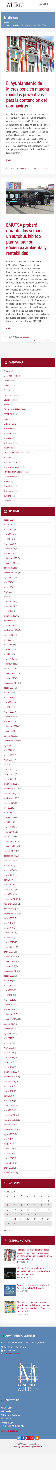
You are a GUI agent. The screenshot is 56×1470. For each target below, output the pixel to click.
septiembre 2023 (11, 683)
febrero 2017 (9, 1062)
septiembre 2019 (11, 914)
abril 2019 (8, 938)
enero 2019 (8, 952)
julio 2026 (8, 525)
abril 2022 (8, 765)
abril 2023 (8, 707)
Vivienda (7, 501)
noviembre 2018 (10, 962)
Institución (26, 169)
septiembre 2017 (11, 1029)
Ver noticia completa (42, 169)
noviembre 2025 (10, 563)
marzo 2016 (9, 1101)
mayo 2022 (9, 760)
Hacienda (8, 429)
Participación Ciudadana (14, 472)
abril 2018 (8, 995)
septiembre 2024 (11, 630)
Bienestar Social (11, 376)
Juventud (8, 448)
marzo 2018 (9, 1000)
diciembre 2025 (10, 558)
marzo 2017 (9, 1058)
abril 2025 (8, 597)
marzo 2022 (9, 770)
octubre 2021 (9, 794)
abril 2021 (8, 822)
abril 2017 (8, 1053)
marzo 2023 (9, 712)
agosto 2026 (9, 520)
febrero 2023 (9, 717)
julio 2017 (8, 1038)
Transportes (27, 337)
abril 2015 (8, 1154)
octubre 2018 (9, 966)
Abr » (11, 1231)
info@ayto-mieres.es (12, 1354)
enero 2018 (8, 1010)
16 (7, 1215)
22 (48, 1215)
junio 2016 (8, 1086)
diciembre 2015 (10, 1115)
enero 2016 (8, 1110)
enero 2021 (8, 837)
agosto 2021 (9, 803)
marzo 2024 (9, 659)
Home (6, 26)
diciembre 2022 (10, 726)
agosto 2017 (9, 1034)
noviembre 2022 (11, 731)
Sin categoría (9, 486)
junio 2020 (8, 870)
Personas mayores (11, 477)
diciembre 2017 (10, 1014)
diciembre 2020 (10, 842)
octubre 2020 (9, 851)
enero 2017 (8, 1067)
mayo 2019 (8, 933)
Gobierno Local (10, 424)
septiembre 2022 (11, 741)
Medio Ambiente (10, 462)
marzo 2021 (9, 827)
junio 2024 (8, 645)
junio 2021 (8, 813)
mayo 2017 (8, 1048)
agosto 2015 (9, 1134)
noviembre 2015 (10, 1120)
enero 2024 (9, 669)
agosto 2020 (9, 861)
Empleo (7, 405)
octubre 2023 (9, 678)
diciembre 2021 (10, 784)
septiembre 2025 (11, 573)
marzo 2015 (9, 1158)
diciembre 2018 (10, 957)
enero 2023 (9, 722)
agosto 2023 (9, 688)
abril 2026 (8, 539)
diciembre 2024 (10, 616)
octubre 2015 (9, 1125)
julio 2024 (8, 640)
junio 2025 (8, 587)
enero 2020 (9, 894)
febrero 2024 (9, 664)
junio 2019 (8, 928)
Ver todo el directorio (9, 1431)
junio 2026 (8, 530)
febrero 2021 (9, 832)
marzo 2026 (9, 544)
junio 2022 (8, 755)
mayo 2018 (8, 990)
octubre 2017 (9, 1024)
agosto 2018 (9, 976)
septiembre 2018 (11, 971)
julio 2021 (8, 808)
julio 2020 (8, 866)
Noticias (15, 26)
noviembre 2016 (10, 1077)
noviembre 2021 (10, 789)
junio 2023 (8, 698)
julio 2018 (8, 981)
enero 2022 (9, 779)
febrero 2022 (9, 774)
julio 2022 (8, 750)
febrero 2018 (9, 1005)
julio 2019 (8, 923)
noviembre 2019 (10, 904)
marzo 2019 (9, 942)
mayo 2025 (8, 592)
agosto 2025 (9, 578)
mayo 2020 (9, 875)
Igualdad (7, 434)
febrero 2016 (9, 1106)
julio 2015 (8, 1139)
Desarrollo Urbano (11, 395)
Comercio (8, 381)
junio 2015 (8, 1144)
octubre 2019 (9, 909)
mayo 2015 (8, 1149)
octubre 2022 (9, 736)
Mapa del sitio (27, 1447)
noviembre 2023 (11, 674)
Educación (8, 400)
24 (15, 1219)
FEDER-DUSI (9, 414)
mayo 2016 (8, 1091)
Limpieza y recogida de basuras (17, 453)
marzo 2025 (9, 602)
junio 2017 (8, 1043)
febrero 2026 (9, 549)
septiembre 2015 (11, 1130)
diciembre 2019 (10, 899)
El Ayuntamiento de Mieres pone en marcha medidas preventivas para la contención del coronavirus (27, 94)
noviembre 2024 (11, 621)
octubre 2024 (9, 626)
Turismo (7, 496)
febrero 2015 (9, 1163)
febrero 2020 (9, 890)
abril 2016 (8, 1096)
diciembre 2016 (10, 1072)
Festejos (7, 419)
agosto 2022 (9, 746)
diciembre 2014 (10, 1173)
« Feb (6, 1231)
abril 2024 (8, 654)
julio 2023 (8, 693)
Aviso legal (17, 1447)
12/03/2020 (14, 169)
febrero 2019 (9, 947)
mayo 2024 (9, 650)
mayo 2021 (8, 818)
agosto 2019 (9, 918)
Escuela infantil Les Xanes (15, 410)
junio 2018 (8, 986)
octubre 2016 (9, 1082)
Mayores (7, 458)
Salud (6, 482)
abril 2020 (8, 880)
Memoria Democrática (13, 467)
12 (28, 1210)
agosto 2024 (9, 635)
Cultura (7, 386)
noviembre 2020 (11, 846)
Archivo (7, 371)
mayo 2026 (9, 534)
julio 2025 (8, 582)
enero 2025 (8, 611)
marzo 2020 (9, 885)
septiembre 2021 (11, 798)
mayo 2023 (9, 702)
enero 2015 (8, 1168)
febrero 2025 (9, 606)
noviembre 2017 (10, 1019)
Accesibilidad (37, 1447)
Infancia (7, 438)
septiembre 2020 (11, 856)
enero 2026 (9, 554)
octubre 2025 (9, 568)
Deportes (7, 390)
